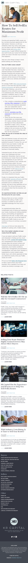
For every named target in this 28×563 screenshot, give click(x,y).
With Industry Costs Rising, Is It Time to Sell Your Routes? (13, 431)
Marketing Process (6, 484)
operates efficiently (16, 179)
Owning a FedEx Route (7, 463)
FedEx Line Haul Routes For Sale (10, 459)
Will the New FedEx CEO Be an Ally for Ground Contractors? (14, 298)
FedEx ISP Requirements (7, 499)
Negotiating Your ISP (6, 501)
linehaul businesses (7, 87)
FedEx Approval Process (8, 470)
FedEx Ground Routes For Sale (9, 457)
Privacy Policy (5, 503)
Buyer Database (5, 486)
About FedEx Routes (6, 467)
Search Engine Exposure (7, 487)
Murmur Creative (16, 557)
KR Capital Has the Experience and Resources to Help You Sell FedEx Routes (14, 387)
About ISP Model (5, 497)
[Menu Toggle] (25, 2)
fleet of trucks (19, 168)
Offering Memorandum (7, 489)
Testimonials (4, 504)
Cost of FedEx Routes (7, 465)
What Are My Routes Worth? (8, 476)
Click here (5, 226)
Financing (3, 468)
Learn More (8, 316)
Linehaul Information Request (9, 510)
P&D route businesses (19, 84)
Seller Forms (4, 478)
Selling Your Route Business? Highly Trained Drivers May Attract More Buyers (13, 342)
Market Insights (5, 480)
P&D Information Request (8, 508)
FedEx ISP (3, 495)
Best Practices (12, 36)
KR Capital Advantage (7, 482)
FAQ (2, 506)
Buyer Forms (4, 461)
